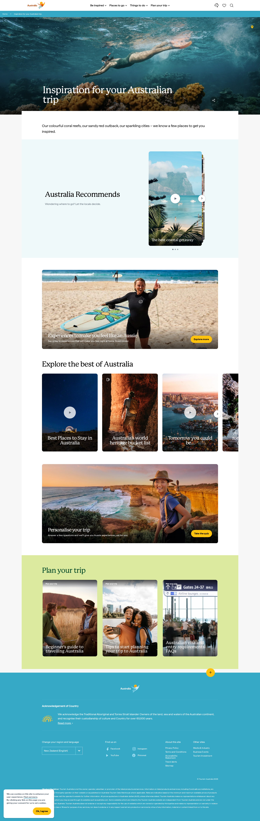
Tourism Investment (202, 756)
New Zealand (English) (56, 750)
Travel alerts (171, 762)
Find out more (30, 797)
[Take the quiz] (130, 503)
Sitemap (169, 766)
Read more (64, 723)
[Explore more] (130, 309)
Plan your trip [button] (159, 5)
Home (5, 14)
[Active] (172, 249)
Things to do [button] (137, 5)
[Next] (217, 414)
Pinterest (142, 755)
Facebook (115, 749)
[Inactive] (175, 249)
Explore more (201, 339)
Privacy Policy (171, 748)
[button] (201, 198)
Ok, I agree (42, 811)
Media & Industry (201, 748)
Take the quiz (201, 533)
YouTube (115, 755)
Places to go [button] (116, 5)
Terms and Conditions (175, 752)
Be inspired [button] (97, 5)
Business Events (200, 752)
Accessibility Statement (171, 757)
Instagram (142, 749)
